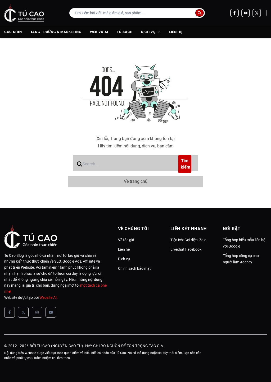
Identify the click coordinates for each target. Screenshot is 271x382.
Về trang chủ (135, 181)
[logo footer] (55, 236)
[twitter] (256, 13)
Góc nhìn (13, 32)
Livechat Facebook (185, 249)
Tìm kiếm (185, 164)
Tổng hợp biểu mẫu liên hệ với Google (244, 243)
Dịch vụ (148, 32)
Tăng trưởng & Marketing (56, 32)
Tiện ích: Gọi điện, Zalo (188, 240)
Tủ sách (125, 32)
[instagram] (37, 312)
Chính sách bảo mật (134, 268)
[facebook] (234, 13)
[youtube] (245, 13)
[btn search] (199, 13)
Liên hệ (175, 32)
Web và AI (99, 32)
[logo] (24, 13)
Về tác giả (126, 240)
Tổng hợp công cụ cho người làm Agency (241, 259)
